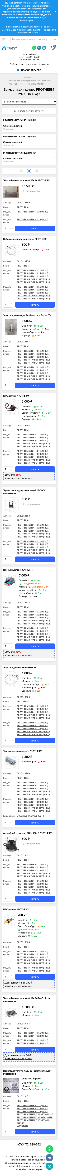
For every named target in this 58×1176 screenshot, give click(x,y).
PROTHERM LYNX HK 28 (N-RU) (19, 153)
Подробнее (22, 1126)
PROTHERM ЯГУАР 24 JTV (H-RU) (33, 299)
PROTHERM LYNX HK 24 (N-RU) (19, 137)
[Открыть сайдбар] (3, 39)
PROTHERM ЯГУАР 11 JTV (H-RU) (33, 296)
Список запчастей (12, 126)
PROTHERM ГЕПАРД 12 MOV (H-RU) (35, 1114)
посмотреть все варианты (18, 478)
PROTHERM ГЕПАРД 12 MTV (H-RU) (35, 1118)
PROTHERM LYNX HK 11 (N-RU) (19, 120)
